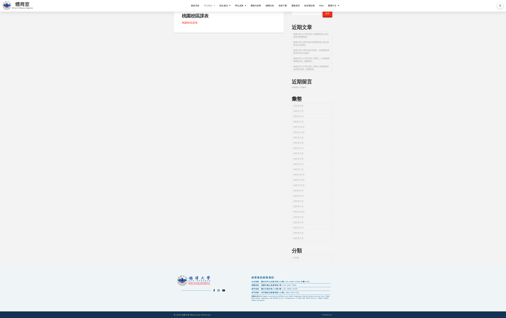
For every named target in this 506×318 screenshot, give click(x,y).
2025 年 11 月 (299, 132)
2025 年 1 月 (298, 169)
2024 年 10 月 (299, 185)
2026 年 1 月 (298, 121)
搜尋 (327, 13)
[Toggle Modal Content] (500, 5)
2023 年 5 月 (298, 227)
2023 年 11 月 (299, 211)
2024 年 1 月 (298, 206)
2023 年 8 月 (298, 222)
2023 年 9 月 (298, 217)
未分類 (296, 257)
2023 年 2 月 (298, 238)
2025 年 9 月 (298, 137)
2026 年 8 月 (298, 105)
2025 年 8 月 (298, 143)
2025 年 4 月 (298, 153)
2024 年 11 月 (299, 180)
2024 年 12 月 (299, 174)
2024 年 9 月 (298, 190)
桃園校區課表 (190, 22)
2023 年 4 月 (298, 233)
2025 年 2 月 (298, 164)
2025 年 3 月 (298, 158)
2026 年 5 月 (298, 111)
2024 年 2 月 (298, 201)
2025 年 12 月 (299, 127)
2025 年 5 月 (298, 148)
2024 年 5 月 (298, 196)
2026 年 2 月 (298, 116)
